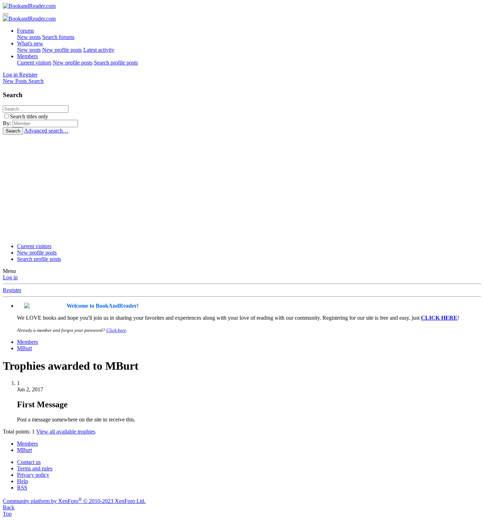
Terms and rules (34, 468)
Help (22, 481)
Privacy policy (33, 475)
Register (12, 290)
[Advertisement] (242, 187)
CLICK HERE (439, 318)
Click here (116, 330)
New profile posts (62, 50)
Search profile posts (116, 63)
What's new (30, 43)
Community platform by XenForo (74, 501)
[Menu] (6, 14)
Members (27, 56)
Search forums (58, 37)
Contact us (29, 462)
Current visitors (34, 63)
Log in (10, 277)
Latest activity (98, 50)
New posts (29, 37)
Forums (25, 31)
